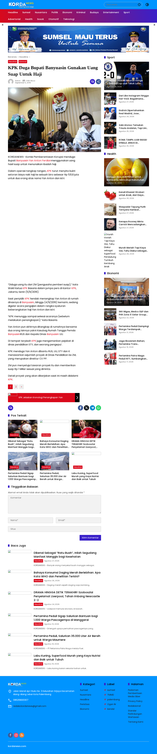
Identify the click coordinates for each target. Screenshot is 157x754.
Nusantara (85, 694)
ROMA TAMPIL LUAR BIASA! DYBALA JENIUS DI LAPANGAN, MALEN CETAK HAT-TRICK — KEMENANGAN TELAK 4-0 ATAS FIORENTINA (134, 141)
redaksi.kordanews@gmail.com (29, 706)
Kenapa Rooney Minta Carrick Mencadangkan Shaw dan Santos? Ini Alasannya (132, 223)
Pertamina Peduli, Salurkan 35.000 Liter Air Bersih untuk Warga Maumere (53, 476)
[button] (139, 4)
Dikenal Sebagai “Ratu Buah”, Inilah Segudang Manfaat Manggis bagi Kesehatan (21, 444)
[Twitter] (86, 407)
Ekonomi (84, 709)
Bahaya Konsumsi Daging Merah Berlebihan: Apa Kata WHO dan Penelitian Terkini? (54, 444)
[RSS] (21, 735)
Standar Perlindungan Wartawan (135, 714)
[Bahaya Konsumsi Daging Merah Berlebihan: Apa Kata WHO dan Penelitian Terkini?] (54, 429)
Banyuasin (22, 160)
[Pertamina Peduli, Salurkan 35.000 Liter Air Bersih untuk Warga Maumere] (54, 461)
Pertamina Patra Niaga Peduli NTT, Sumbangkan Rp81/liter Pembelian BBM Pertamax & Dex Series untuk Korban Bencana (133, 357)
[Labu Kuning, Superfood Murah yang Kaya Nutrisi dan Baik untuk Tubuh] (86, 461)
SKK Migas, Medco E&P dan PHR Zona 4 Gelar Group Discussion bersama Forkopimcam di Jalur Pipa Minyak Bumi (134, 313)
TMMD (110, 694)
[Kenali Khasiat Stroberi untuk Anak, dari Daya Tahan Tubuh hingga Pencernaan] (110, 195)
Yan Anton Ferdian (40, 160)
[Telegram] (92, 407)
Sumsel (84, 690)
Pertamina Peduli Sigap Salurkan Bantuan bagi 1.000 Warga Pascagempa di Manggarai (22, 476)
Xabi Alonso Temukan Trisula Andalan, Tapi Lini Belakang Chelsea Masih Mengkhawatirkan (132, 127)
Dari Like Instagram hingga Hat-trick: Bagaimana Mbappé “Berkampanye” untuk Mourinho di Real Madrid (134, 97)
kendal (110, 709)
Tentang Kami (135, 721)
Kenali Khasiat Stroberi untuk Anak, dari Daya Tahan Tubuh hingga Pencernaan (131, 194)
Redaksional (134, 705)
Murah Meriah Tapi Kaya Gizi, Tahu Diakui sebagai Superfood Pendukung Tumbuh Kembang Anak (132, 249)
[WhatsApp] (98, 407)
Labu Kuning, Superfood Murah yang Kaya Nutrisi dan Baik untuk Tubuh (85, 476)
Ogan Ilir (111, 704)
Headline (13, 61)
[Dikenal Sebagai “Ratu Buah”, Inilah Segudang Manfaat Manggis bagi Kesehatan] (22, 429)
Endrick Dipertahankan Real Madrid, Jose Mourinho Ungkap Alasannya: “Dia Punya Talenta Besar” (131, 112)
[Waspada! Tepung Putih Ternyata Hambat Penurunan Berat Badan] (110, 209)
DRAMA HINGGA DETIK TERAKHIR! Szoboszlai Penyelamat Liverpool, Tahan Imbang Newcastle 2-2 (86, 444)
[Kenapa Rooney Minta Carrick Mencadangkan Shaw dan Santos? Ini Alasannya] (110, 224)
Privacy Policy (135, 701)
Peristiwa (84, 704)
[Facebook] (80, 407)
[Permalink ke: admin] (11, 81)
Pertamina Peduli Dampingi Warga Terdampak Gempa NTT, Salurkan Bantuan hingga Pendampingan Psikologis (134, 328)
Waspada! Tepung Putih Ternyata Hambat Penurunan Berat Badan (132, 208)
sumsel (111, 690)
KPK (49, 171)
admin (18, 81)
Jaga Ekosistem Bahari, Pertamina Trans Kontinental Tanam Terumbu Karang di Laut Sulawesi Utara (132, 343)
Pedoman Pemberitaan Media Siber (135, 693)
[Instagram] (16, 735)
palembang (113, 699)
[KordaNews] (22, 4)
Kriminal (22, 61)
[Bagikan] (98, 81)
